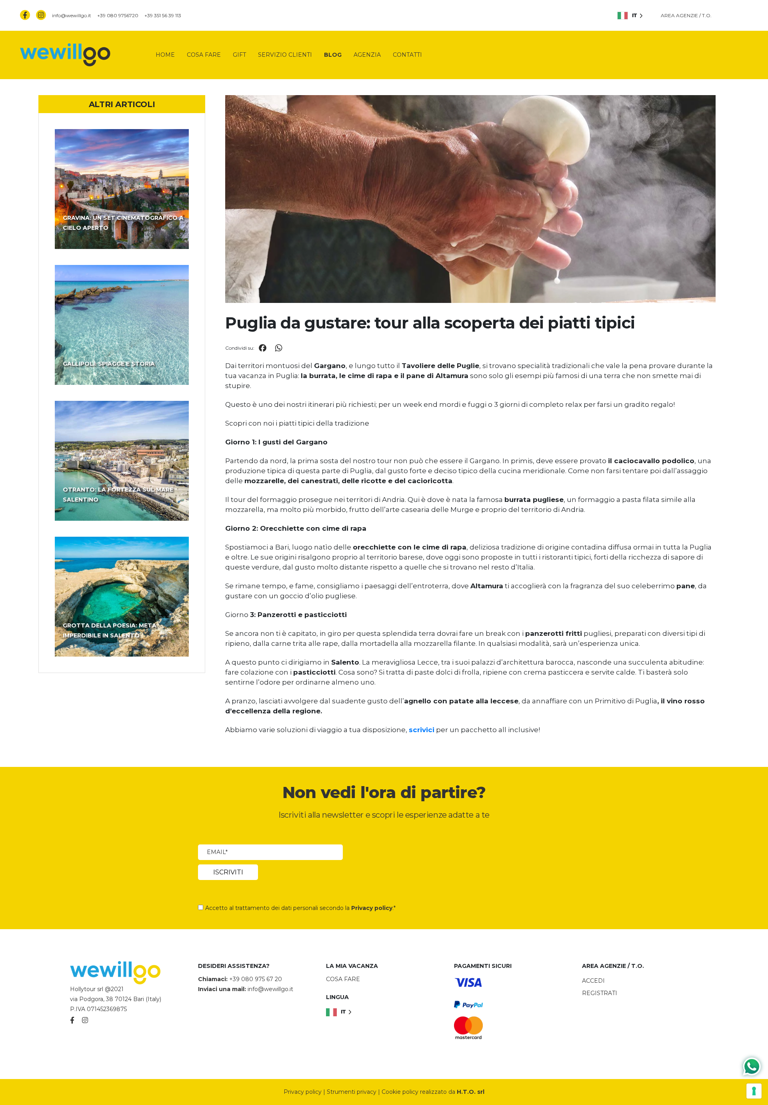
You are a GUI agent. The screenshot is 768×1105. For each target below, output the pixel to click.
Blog (333, 54)
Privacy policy (371, 908)
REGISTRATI (599, 993)
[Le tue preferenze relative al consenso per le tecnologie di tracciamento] (754, 1091)
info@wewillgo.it (71, 15)
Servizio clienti (285, 54)
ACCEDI (593, 980)
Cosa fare (204, 54)
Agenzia (367, 54)
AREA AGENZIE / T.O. (686, 15)
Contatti (407, 54)
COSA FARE (343, 979)
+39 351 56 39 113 (162, 15)
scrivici (421, 730)
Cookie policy (400, 1091)
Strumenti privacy (351, 1091)
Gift (239, 54)
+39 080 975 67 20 (255, 979)
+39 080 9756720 (117, 15)
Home (165, 54)
